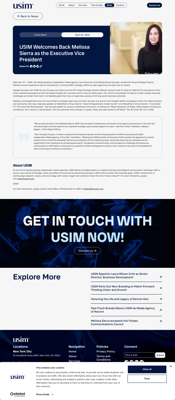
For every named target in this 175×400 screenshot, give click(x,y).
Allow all (147, 369)
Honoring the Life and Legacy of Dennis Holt (119, 299)
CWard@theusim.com (93, 189)
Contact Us (154, 5)
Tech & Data (97, 5)
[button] (41, 66)
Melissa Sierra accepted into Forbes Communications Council (114, 322)
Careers (120, 5)
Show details (42, 394)
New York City (22, 351)
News (109, 5)
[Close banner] (171, 366)
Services (82, 5)
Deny (147, 378)
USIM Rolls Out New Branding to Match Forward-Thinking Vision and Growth (123, 288)
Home (61, 5)
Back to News (29, 16)
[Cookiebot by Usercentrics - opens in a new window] (18, 394)
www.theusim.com (26, 178)
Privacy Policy (106, 351)
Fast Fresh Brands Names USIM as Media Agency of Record (123, 309)
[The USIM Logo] (23, 5)
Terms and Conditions (104, 357)
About (71, 5)
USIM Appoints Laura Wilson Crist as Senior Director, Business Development (119, 275)
